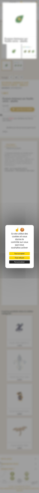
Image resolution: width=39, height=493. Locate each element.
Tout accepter (19, 253)
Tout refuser (19, 258)
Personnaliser (19, 262)
